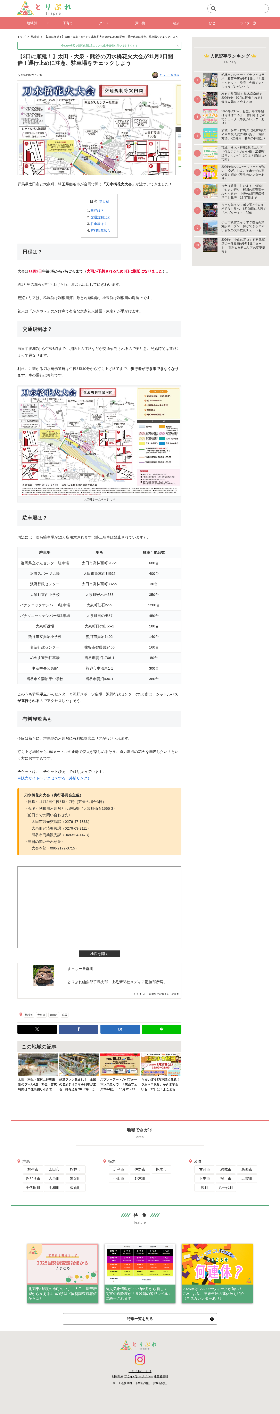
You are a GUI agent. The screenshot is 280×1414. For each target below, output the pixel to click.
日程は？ (97, 210)
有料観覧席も (100, 230)
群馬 (64, 1014)
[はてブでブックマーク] (120, 1029)
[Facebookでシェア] (78, 1029)
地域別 (29, 1014)
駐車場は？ (99, 224)
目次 (93, 201)
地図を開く (99, 954)
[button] (213, 9)
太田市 (54, 1014)
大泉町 (41, 1014)
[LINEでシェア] (161, 1029)
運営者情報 (161, 1376)
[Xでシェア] (37, 1029)
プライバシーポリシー (138, 1376)
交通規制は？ (100, 217)
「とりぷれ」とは (140, 1371)
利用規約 (117, 1376)
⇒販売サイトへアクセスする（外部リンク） (54, 778)
